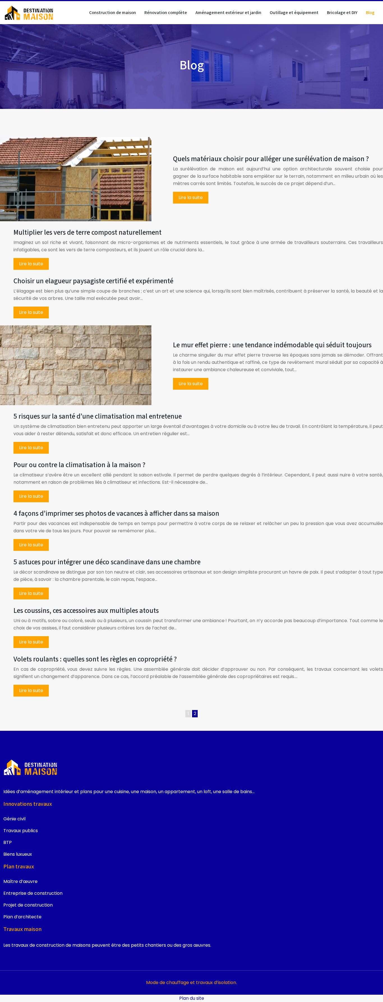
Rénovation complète (165, 13)
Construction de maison (112, 13)
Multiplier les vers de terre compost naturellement (87, 232)
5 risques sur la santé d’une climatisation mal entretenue (97, 416)
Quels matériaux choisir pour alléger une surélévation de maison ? (271, 159)
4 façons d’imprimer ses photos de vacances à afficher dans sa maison (116, 513)
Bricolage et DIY (342, 13)
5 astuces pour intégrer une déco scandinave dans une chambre (106, 562)
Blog (370, 13)
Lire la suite (191, 197)
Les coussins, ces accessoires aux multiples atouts (86, 611)
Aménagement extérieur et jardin (228, 13)
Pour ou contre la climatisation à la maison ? (79, 465)
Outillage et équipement (294, 13)
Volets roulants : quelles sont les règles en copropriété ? (95, 659)
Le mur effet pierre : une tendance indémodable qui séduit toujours (272, 345)
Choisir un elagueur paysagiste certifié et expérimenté (93, 281)
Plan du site (191, 998)
